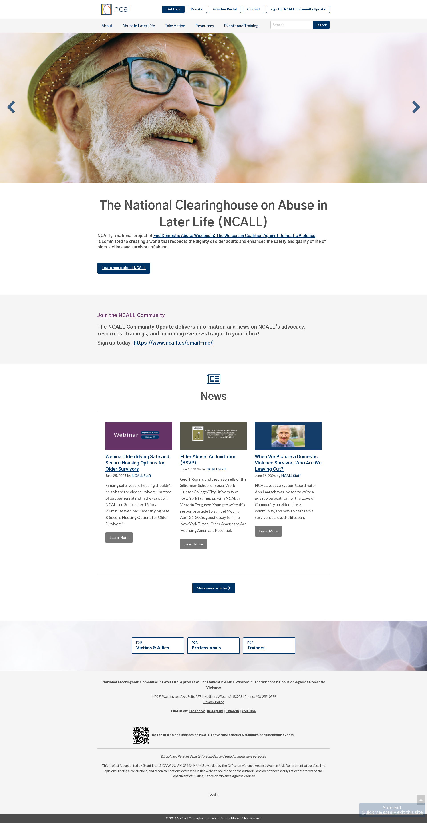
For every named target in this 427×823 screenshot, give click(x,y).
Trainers (255, 645)
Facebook (197, 711)
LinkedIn (232, 711)
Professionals (206, 645)
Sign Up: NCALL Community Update (298, 9)
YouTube (249, 711)
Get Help (173, 9)
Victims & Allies (152, 645)
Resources (204, 25)
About (106, 25)
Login (213, 794)
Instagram (215, 711)
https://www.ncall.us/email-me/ (173, 343)
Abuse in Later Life (138, 25)
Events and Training (241, 25)
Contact (253, 9)
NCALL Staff (141, 475)
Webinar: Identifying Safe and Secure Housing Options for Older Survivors (137, 463)
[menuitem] (106, 26)
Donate (197, 9)
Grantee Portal (225, 9)
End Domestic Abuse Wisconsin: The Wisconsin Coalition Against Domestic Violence (234, 236)
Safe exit (392, 810)
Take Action (175, 25)
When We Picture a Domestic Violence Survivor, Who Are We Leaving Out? (288, 463)
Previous (10, 107)
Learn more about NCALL (124, 268)
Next (416, 107)
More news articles (212, 588)
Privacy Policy (213, 702)
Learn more (119, 537)
